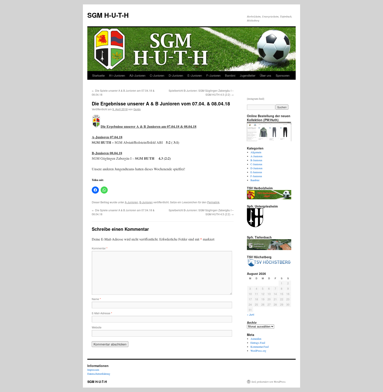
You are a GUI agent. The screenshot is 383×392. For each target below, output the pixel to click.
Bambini (230, 75)
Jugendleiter (247, 75)
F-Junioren (256, 176)
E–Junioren (195, 75)
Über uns (265, 75)
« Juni (250, 314)
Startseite (98, 75)
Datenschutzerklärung (98, 373)
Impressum (93, 369)
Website (97, 327)
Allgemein (255, 152)
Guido (137, 109)
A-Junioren (131, 202)
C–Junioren (157, 75)
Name (96, 299)
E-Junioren (256, 172)
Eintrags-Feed (257, 342)
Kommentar (99, 248)
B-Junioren (146, 202)
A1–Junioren (117, 75)
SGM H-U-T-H (108, 15)
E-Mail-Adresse (102, 313)
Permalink (213, 202)
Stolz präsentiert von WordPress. (268, 381)
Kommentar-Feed (259, 346)
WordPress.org (258, 350)
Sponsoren (282, 75)
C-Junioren (256, 164)
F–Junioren (213, 75)
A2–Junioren (137, 75)
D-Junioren (256, 168)
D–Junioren (176, 75)
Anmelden (255, 338)
